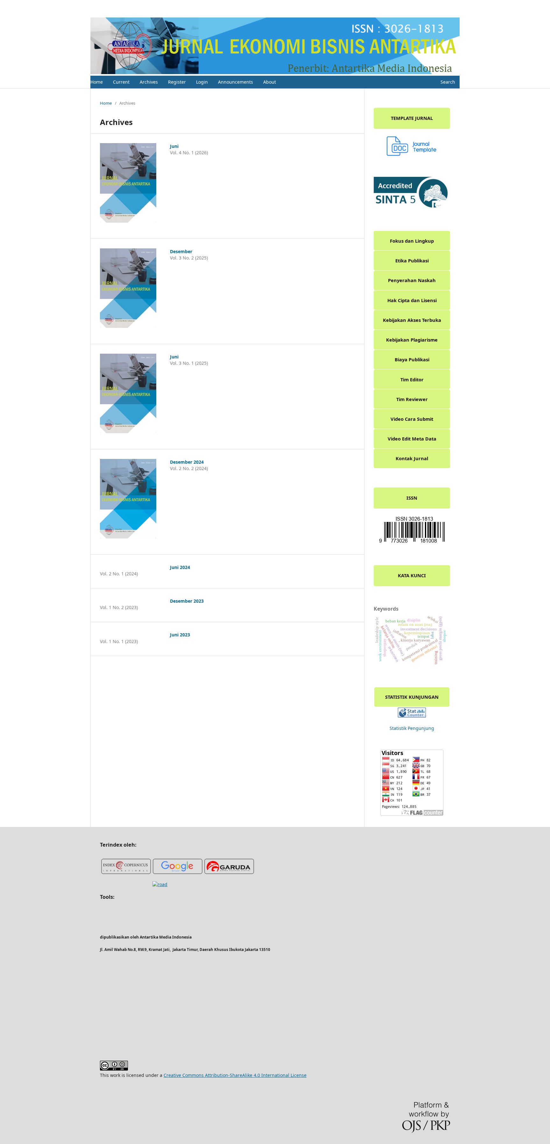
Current (121, 82)
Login (202, 82)
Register (177, 82)
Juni (174, 146)
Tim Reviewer (412, 399)
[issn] (412, 542)
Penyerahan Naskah (412, 280)
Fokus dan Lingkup (412, 241)
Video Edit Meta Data (412, 438)
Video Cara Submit (412, 419)
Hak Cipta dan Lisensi (412, 300)
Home (96, 82)
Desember (181, 251)
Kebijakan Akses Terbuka (412, 320)
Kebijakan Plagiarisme (412, 339)
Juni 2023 (180, 635)
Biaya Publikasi (412, 359)
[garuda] (229, 873)
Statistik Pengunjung (412, 728)
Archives (149, 82)
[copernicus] (126, 873)
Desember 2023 (187, 601)
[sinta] (412, 208)
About (269, 82)
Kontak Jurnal (412, 458)
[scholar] (177, 873)
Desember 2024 (187, 462)
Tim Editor (412, 379)
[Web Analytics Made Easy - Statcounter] (412, 716)
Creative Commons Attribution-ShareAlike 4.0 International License (235, 1075)
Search (447, 82)
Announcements (235, 82)
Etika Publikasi (412, 260)
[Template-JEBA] (411, 154)
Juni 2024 (180, 567)
